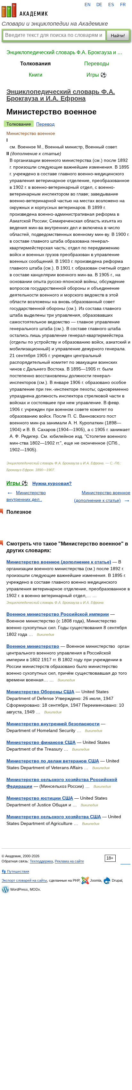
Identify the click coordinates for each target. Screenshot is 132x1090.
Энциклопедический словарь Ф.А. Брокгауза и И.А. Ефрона (66, 52)
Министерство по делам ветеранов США (52, 760)
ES (111, 5)
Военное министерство (32, 646)
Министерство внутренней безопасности (53, 723)
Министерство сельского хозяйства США (53, 816)
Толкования (35, 63)
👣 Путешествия (15, 871)
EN (87, 5)
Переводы (96, 63)
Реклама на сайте (69, 861)
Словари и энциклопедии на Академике (55, 24)
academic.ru (25, 10)
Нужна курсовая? (52, 483)
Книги (35, 75)
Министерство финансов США (41, 742)
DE (99, 5)
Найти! (118, 35)
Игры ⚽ (97, 75)
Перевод (45, 124)
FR (123, 5)
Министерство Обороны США (40, 691)
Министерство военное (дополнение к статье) (58, 561)
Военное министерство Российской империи (57, 614)
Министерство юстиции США (39, 798)
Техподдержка (41, 861)
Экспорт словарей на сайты (24, 880)
